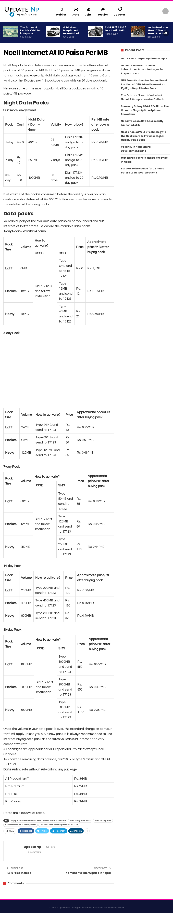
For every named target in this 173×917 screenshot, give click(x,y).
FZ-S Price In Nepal (19, 873)
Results (102, 14)
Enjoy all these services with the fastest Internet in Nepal (38, 820)
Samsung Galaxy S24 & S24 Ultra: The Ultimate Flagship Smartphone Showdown (145, 110)
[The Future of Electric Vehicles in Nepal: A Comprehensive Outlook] (10, 31)
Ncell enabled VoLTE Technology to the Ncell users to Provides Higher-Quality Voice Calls (143, 136)
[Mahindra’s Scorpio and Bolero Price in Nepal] (53, 31)
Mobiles (61, 14)
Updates (120, 14)
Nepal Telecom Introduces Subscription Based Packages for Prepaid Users (142, 69)
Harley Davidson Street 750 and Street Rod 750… (157, 30)
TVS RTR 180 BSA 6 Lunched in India (115, 29)
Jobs (88, 14)
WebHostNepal (116, 907)
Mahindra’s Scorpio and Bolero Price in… (72, 30)
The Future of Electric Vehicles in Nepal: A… (30, 30)
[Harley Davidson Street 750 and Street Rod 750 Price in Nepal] (138, 31)
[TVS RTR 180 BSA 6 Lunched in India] (95, 31)
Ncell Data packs (103, 820)
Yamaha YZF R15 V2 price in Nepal (88, 873)
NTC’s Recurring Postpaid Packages (144, 58)
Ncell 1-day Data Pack (80, 820)
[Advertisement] (58, 371)
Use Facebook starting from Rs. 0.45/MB (59, 825)
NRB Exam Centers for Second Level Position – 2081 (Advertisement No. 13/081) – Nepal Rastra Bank (144, 84)
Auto (75, 14)
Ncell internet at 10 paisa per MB (20, 825)
